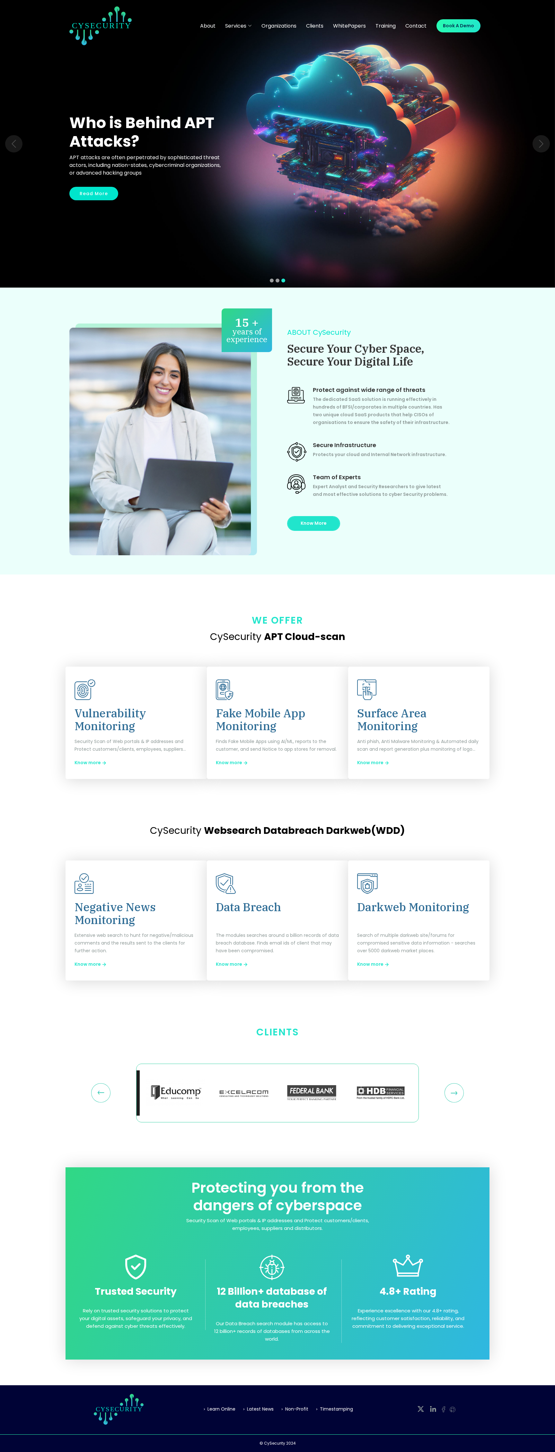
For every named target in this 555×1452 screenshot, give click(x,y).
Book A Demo (458, 25)
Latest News (260, 1409)
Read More (94, 193)
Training (385, 26)
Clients (314, 26)
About (208, 26)
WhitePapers (349, 26)
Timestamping (336, 1409)
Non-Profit (296, 1409)
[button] (14, 144)
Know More (314, 523)
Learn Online (221, 1409)
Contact (416, 26)
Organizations (278, 26)
